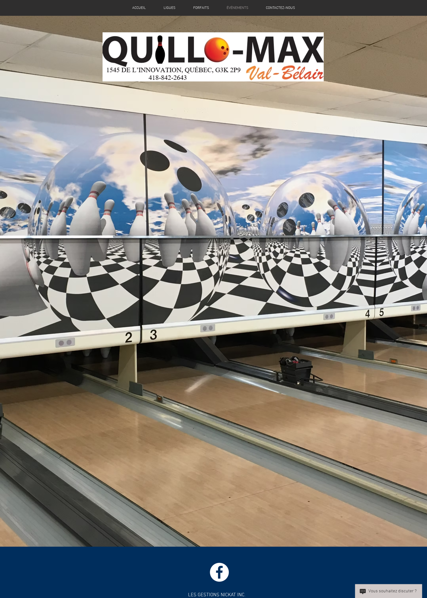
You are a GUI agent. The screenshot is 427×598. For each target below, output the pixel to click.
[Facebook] (219, 572)
